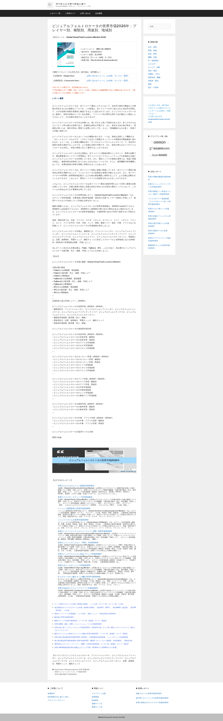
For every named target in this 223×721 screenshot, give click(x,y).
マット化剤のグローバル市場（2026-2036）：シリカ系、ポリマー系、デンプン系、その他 (88, 604)
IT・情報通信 (153, 61)
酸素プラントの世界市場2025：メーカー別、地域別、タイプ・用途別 (80, 621)
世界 (80, 669)
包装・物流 (152, 71)
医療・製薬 (152, 50)
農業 (150, 84)
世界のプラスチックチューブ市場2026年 (75, 497)
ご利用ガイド (70, 13)
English (95, 700)
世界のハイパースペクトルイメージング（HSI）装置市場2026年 (85, 531)
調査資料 (86, 669)
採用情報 (95, 697)
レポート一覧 (55, 13)
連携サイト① (97, 704)
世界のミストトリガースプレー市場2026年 (71, 672)
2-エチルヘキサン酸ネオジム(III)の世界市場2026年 (79, 577)
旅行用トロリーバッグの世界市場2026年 (152, 698)
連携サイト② (97, 707)
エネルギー (152, 64)
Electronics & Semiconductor (66, 669)
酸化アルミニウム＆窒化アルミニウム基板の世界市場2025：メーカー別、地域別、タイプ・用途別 (91, 634)
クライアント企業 (99, 693)
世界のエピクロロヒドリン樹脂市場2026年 (76, 486)
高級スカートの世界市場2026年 (149, 693)
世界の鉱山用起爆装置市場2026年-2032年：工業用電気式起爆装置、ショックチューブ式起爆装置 (91, 637)
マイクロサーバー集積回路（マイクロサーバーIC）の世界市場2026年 (159, 201)
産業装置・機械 (154, 77)
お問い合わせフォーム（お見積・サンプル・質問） (108, 76)
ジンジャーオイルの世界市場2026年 (73, 520)
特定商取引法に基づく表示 (58, 697)
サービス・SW (154, 67)
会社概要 (98, 13)
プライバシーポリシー (56, 700)
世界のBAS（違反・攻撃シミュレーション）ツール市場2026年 (78, 624)
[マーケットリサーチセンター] (50, 5)
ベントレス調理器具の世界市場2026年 (74, 508)
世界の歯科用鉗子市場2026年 (66, 674)
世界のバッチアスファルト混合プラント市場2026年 (80, 554)
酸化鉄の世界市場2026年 (64, 617)
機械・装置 (152, 57)
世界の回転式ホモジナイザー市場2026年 (152, 703)
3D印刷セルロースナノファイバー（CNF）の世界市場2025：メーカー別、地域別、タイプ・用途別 (91, 644)
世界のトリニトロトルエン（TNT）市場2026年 (78, 542)
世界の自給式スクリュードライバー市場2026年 (78, 588)
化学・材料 (152, 47)
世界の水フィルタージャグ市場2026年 (74, 565)
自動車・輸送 (153, 81)
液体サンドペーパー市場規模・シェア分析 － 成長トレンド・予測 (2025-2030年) (85, 614)
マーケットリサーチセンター (71, 4)
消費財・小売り (154, 74)
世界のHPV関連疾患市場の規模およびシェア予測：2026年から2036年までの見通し (86, 647)
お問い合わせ (85, 13)
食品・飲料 (152, 54)
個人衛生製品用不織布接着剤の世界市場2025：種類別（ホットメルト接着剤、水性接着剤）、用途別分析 (93, 641)
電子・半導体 (153, 87)
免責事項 (51, 693)
